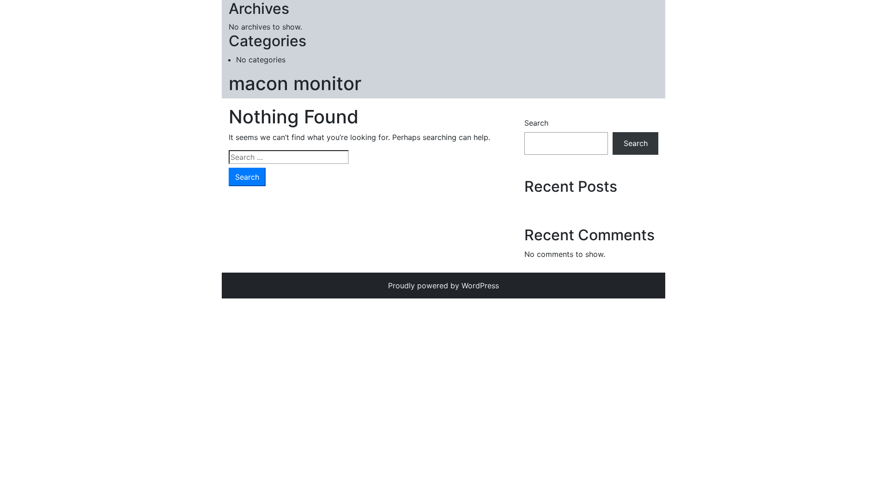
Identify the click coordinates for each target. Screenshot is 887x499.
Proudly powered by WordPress (443, 285)
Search (536, 123)
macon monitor (295, 83)
